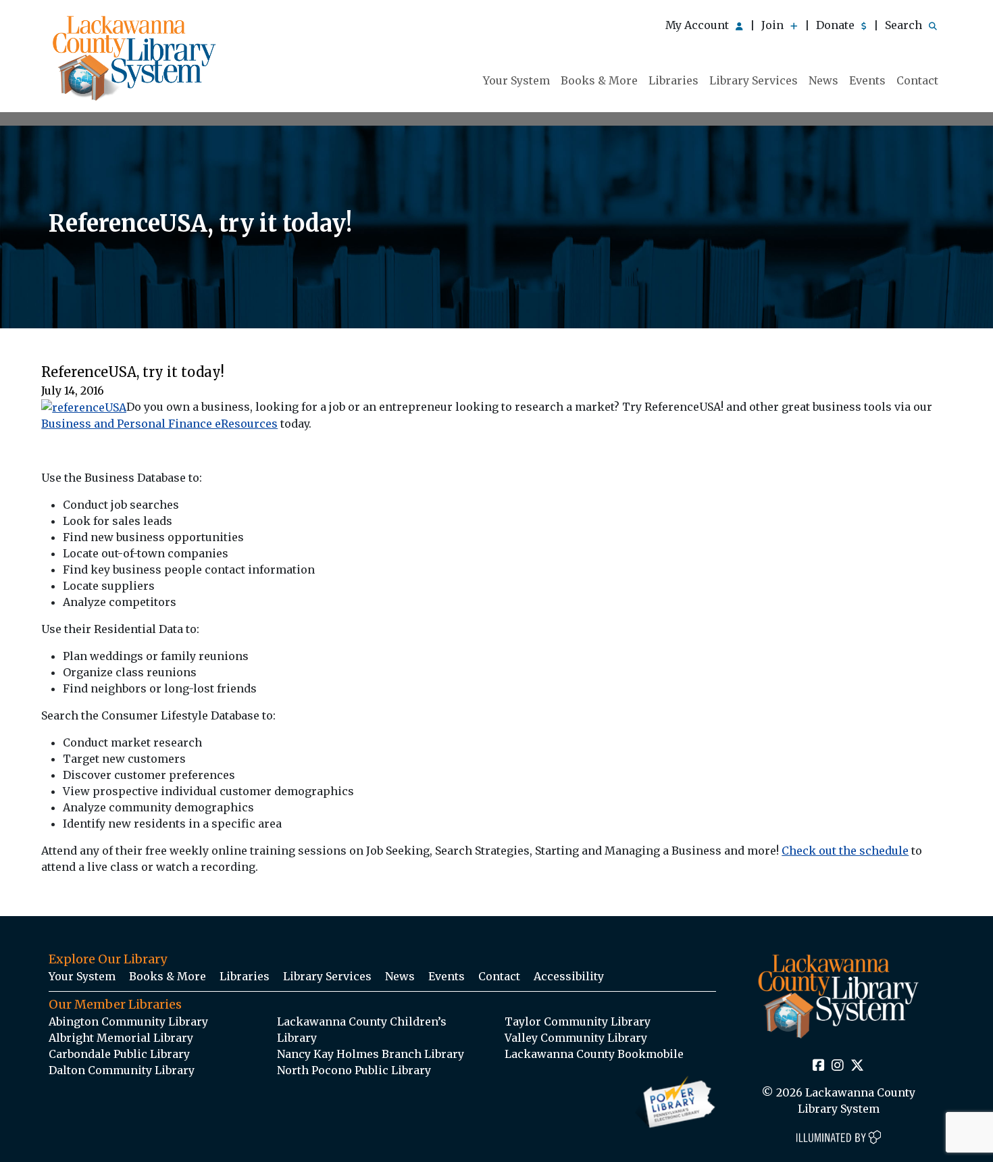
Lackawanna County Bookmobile (594, 1054)
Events (867, 80)
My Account (698, 25)
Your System (516, 80)
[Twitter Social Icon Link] (857, 1066)
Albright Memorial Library (121, 1037)
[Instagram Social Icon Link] (838, 1066)
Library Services (753, 80)
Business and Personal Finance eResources (159, 423)
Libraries (673, 80)
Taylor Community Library (578, 1021)
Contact (917, 80)
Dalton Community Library (122, 1070)
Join (773, 25)
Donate (836, 25)
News (823, 80)
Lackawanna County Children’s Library (362, 1029)
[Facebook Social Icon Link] (819, 1066)
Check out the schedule (845, 850)
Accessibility (569, 976)
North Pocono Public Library (354, 1070)
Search (905, 25)
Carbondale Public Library (119, 1054)
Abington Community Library (128, 1021)
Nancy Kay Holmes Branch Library (370, 1054)
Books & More (599, 80)
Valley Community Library (576, 1037)
